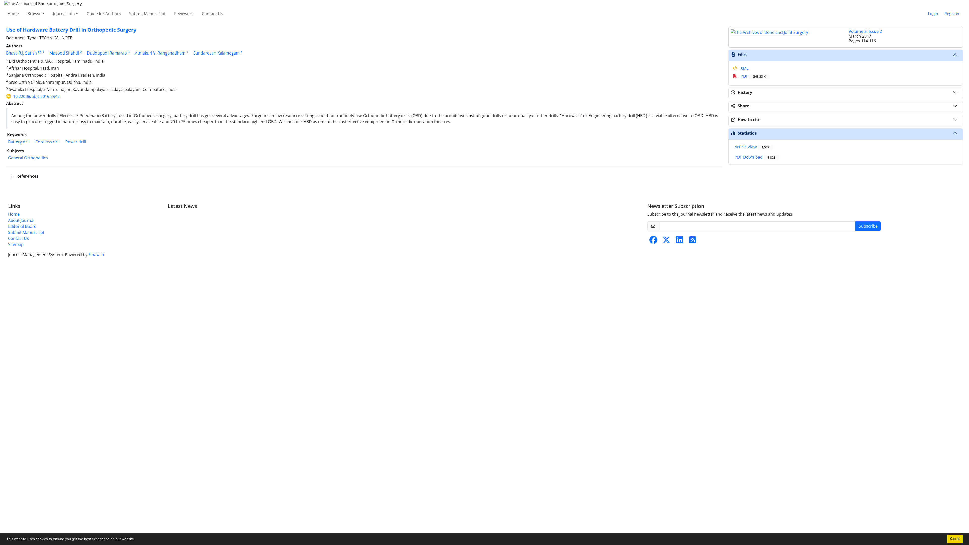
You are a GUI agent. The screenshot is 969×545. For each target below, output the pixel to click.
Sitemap (16, 244)
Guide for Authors (104, 13)
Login (933, 13)
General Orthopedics (28, 158)
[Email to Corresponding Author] (40, 52)
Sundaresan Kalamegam (216, 53)
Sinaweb (96, 254)
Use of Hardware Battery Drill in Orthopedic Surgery (71, 29)
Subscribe (868, 226)
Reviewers (183, 13)
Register (952, 13)
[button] (137, 539)
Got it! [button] (955, 539)
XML (744, 68)
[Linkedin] (680, 241)
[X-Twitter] (666, 241)
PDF (753, 76)
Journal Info (64, 13)
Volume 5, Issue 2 (865, 31)
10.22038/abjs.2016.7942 (36, 96)
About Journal (21, 220)
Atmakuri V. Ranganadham (160, 53)
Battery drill (19, 142)
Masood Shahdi (64, 53)
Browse (34, 13)
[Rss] (693, 241)
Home (13, 13)
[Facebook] (653, 241)
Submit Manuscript (147, 13)
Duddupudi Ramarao (107, 53)
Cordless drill (47, 142)
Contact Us (212, 13)
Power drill (75, 142)
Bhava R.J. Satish (21, 53)
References (26, 176)
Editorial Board (22, 226)
